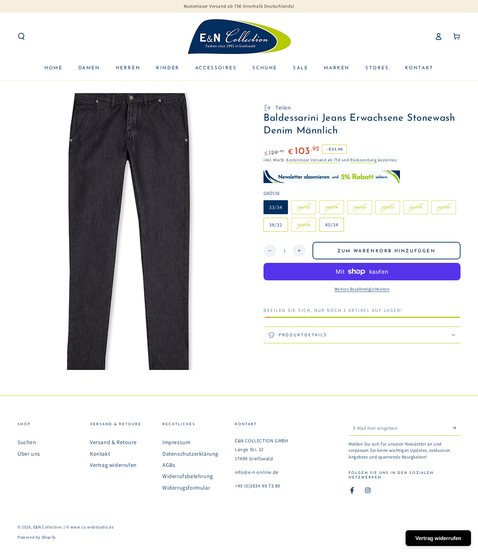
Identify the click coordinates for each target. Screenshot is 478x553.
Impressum (176, 442)
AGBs (168, 465)
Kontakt (100, 453)
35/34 (418, 209)
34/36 (362, 209)
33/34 (275, 207)
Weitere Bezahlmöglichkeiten (362, 289)
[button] (21, 36)
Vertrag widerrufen (113, 465)
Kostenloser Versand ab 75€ (313, 159)
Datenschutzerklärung (190, 453)
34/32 (306, 209)
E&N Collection (47, 527)
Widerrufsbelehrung (187, 476)
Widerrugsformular (186, 487)
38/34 (306, 227)
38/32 (275, 225)
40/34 (331, 225)
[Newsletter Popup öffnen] (331, 176)
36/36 (446, 209)
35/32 (390, 209)
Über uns (28, 453)
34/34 (334, 209)
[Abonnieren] (456, 427)
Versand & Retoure (113, 442)
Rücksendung (363, 159)
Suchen (26, 442)
